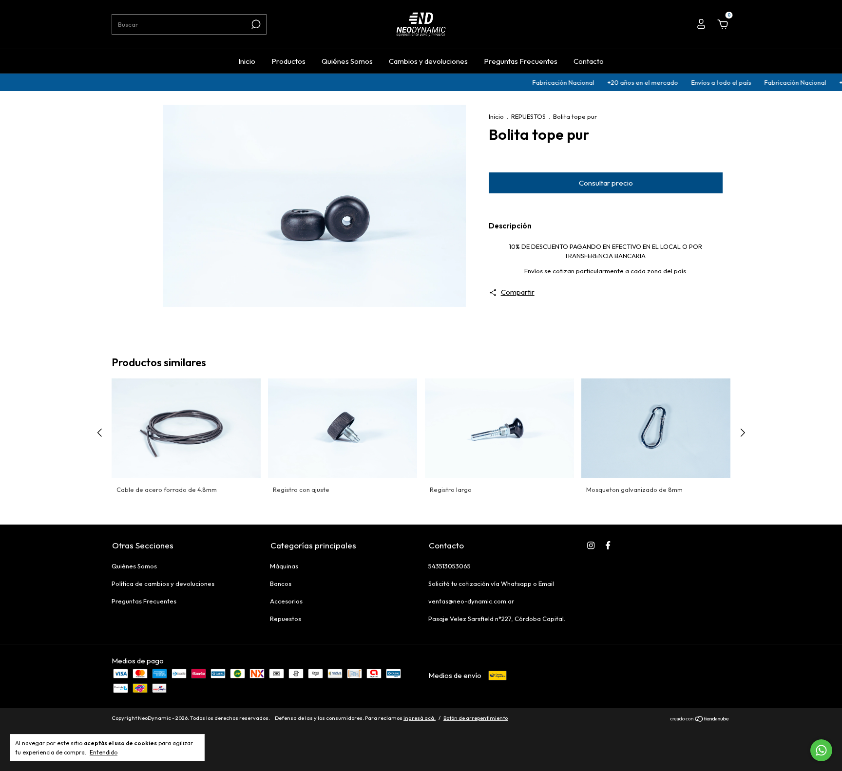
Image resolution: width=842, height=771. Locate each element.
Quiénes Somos (347, 61)
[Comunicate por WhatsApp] (821, 750)
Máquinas (284, 566)
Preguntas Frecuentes (520, 61)
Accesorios (286, 601)
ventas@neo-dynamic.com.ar (471, 601)
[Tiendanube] (700, 719)
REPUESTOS (528, 116)
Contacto (589, 61)
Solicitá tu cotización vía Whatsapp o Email (491, 583)
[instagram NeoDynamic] (591, 545)
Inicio (246, 61)
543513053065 (449, 566)
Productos (288, 61)
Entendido (103, 752)
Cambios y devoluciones (428, 61)
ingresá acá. (419, 718)
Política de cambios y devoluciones (163, 583)
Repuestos (285, 618)
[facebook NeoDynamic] (608, 545)
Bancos (280, 583)
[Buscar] (255, 24)
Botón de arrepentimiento (475, 718)
